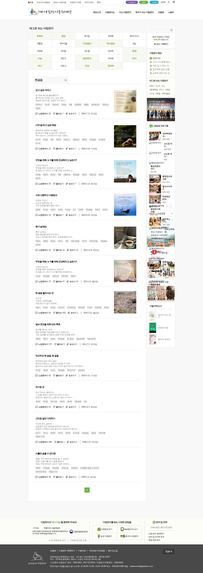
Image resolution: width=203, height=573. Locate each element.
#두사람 (54, 401)
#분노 (60, 241)
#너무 (38, 143)
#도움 (87, 51)
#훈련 (84, 140)
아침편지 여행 (75, 2)
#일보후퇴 (81, 339)
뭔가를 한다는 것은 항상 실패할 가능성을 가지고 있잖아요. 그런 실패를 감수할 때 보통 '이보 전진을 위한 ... (56, 332)
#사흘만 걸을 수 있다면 (90, 468)
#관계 (53, 210)
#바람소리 (95, 105)
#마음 (45, 140)
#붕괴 (97, 210)
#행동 (45, 241)
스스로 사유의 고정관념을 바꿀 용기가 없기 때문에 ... (47, 301)
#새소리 (55, 105)
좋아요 (59, 113)
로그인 (156, 44)
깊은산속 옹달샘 (43, 2)
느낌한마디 (44, 113)
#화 (67, 241)
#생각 (45, 175)
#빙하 (62, 401)
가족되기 (164, 44)
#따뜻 (69, 401)
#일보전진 (92, 339)
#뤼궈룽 (102, 433)
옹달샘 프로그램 (161, 126)
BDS (99, 2)
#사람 (63, 51)
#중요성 (93, 175)
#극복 (110, 58)
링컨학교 (87, 58)
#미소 (45, 433)
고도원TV (131, 2)
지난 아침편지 (125, 12)
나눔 (40, 58)
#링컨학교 (154, 90)
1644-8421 (155, 527)
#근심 (53, 307)
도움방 (53, 551)
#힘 (52, 140)
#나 (74, 210)
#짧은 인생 (40, 436)
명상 (63, 36)
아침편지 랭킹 (156, 53)
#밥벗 (38, 108)
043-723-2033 (166, 527)
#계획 (110, 36)
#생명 (81, 210)
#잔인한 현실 (41, 472)
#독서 (63, 66)
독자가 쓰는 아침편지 (144, 12)
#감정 (53, 241)
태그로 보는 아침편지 (159, 80)
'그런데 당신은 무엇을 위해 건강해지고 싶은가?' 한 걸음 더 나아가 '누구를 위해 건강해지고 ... (55, 269)
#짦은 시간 (53, 472)
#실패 (53, 339)
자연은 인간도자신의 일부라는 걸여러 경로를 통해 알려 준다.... (49, 203)
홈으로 (30, 2)
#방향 (45, 370)
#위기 (152, 86)
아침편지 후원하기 (67, 551)
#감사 (38, 433)
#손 (85, 401)
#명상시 (105, 105)
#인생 (38, 370)
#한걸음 (78, 105)
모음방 (161, 12)
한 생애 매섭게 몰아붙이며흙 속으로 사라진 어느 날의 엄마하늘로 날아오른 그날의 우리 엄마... (51, 98)
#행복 (38, 210)
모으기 (72, 113)
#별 (70, 105)
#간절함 (55, 468)
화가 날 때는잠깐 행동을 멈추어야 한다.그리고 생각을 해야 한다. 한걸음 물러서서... (55, 234)
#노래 (47, 105)
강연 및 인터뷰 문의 (156, 537)
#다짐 (87, 36)
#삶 (134, 43)
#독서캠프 (166, 94)
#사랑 (45, 210)
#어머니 (39, 105)
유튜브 (40, 36)
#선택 (110, 51)
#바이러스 (134, 36)
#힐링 (40, 43)
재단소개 (97, 12)
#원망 (93, 433)
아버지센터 (89, 2)
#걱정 (45, 307)
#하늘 (64, 105)
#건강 (53, 175)
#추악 (38, 178)
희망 (134, 51)
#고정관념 (71, 307)
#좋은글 (76, 140)
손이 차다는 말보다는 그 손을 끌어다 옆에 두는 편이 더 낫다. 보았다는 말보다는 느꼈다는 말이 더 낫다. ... (55, 395)
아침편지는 (110, 12)
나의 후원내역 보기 (57, 540)
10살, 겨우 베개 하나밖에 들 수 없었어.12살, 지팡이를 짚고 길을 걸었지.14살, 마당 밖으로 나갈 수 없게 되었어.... (53, 461)
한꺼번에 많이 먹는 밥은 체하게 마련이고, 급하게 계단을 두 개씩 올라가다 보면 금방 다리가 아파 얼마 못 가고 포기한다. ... (61, 363)
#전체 (106, 307)
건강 (87, 66)
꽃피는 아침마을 (59, 2)
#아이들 (63, 43)
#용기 (38, 307)
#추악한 (65, 276)
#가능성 (70, 339)
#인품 (68, 433)
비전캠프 (87, 43)
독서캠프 (111, 43)
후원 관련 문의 (154, 540)
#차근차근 (71, 370)
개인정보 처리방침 (97, 551)
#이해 (38, 401)
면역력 (111, 66)
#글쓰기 (67, 140)
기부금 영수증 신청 (78, 540)
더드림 (154, 2)
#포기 (45, 339)
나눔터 (171, 12)
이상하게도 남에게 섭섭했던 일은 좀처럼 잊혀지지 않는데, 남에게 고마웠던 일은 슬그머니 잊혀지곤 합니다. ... (58, 426)
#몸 (59, 175)
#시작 (38, 140)
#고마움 (76, 433)
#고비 (84, 241)
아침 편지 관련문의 (156, 534)
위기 (40, 66)
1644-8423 (118, 562)
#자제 (38, 245)
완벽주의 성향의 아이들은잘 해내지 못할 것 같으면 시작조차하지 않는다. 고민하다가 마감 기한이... (52, 133)
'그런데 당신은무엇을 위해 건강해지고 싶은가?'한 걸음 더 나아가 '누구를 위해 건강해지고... (55, 168)
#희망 (158, 94)
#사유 (90, 307)
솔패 (143, 2)
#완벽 (58, 140)
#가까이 (61, 307)
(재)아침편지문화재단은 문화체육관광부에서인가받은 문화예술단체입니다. (50, 532)
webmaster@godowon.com (141, 566)
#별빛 (86, 105)
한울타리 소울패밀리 (52, 528)
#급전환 (98, 307)
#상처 (60, 433)
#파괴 (105, 210)
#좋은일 (67, 175)
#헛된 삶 (65, 468)
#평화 (53, 433)
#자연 (60, 210)
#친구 (63, 58)
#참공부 (81, 370)
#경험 (40, 51)
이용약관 (82, 551)
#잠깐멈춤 (75, 241)
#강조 (84, 175)
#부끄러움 (94, 241)
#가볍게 (102, 140)
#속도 (53, 370)
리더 (134, 58)
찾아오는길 (113, 551)
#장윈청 (74, 468)
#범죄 (101, 175)
